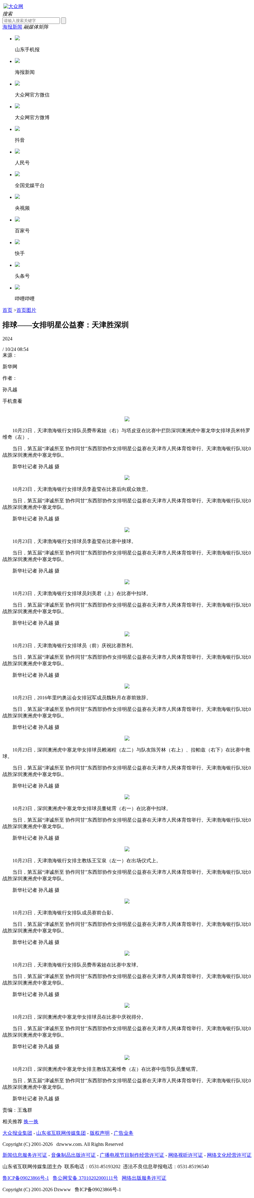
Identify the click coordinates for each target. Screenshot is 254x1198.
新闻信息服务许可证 (24, 1155)
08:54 (22, 349)
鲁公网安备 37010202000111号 (85, 1178)
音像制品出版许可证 (73, 1155)
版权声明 (100, 1133)
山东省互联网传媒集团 (61, 1133)
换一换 (31, 1121)
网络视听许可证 (185, 1155)
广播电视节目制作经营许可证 (132, 1155)
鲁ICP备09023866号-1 (25, 1178)
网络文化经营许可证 (229, 1155)
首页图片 (26, 310)
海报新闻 (12, 26)
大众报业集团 (17, 1133)
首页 (7, 310)
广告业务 (124, 1133)
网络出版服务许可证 (144, 1178)
